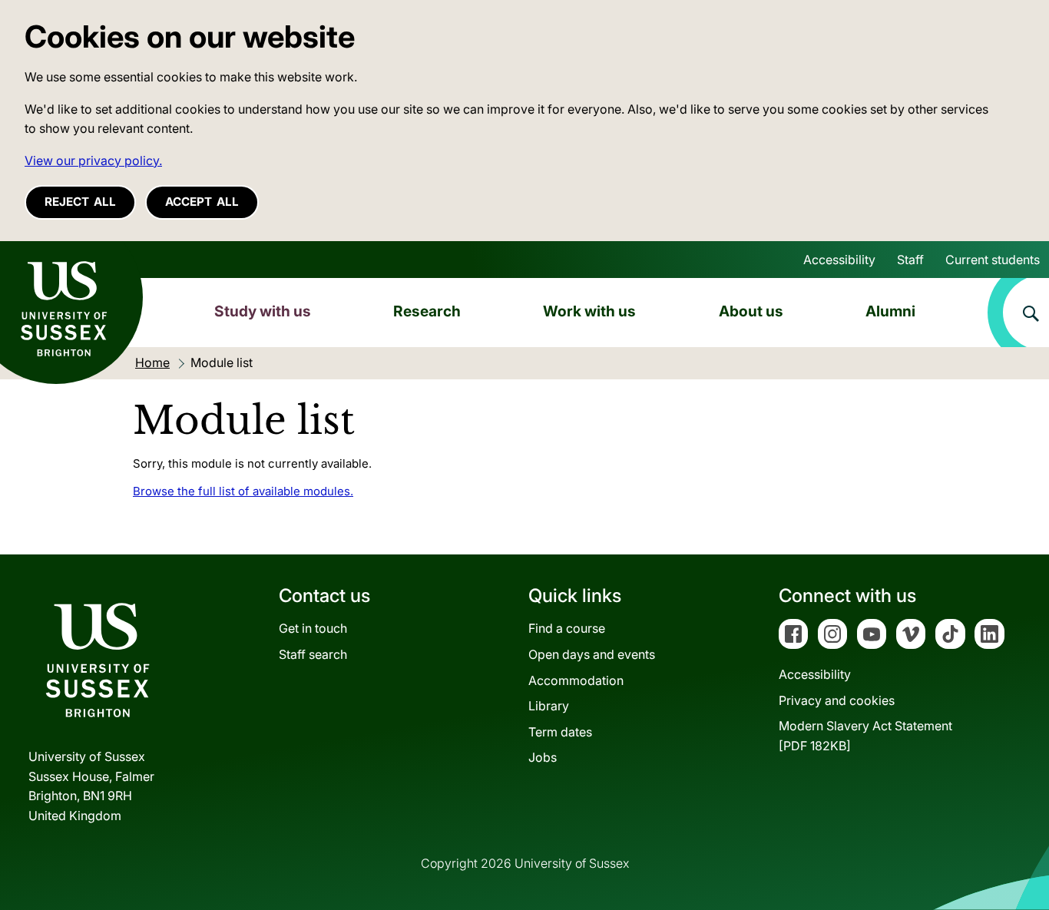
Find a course (566, 628)
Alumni (890, 311)
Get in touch (313, 628)
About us (751, 311)
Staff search (313, 654)
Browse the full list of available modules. (243, 491)
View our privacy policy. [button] (93, 160)
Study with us (262, 311)
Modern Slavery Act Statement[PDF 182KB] (865, 735)
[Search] (1018, 312)
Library (548, 705)
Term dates (560, 732)
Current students (992, 259)
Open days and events (591, 654)
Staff (910, 259)
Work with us (589, 311)
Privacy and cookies (837, 700)
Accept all (202, 201)
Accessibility (839, 259)
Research (427, 311)
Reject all (80, 201)
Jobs (542, 757)
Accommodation (576, 680)
